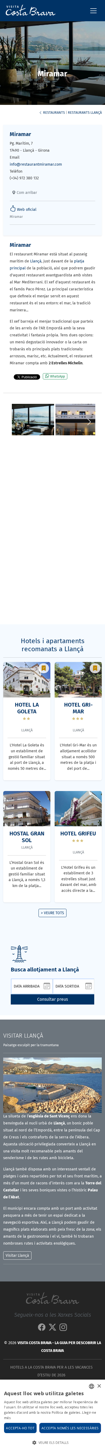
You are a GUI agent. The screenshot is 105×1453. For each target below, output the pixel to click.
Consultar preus (52, 999)
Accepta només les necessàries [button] (70, 1428)
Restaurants (53, 113)
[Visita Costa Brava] (28, 10)
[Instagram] (63, 1329)
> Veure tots (52, 913)
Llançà (35, 261)
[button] (89, 422)
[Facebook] (42, 1329)
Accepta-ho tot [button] (20, 1428)
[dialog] (52, 1416)
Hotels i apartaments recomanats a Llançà (53, 645)
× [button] (99, 1386)
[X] (52, 1329)
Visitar (23, 1035)
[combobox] (91, 1386)
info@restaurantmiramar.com (36, 164)
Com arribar (26, 192)
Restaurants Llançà (85, 113)
